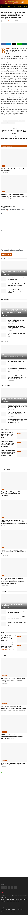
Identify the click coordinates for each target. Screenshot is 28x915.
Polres (19, 6)
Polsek (25, 6)
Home (2, 9)
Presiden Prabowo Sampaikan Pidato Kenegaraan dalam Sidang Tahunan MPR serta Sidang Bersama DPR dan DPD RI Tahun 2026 (13, 708)
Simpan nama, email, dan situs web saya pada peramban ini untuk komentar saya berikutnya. (12, 250)
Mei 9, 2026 (10, 330)
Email (2, 237)
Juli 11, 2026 (10, 323)
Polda (13, 6)
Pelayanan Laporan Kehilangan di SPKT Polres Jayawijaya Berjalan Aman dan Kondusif (16, 363)
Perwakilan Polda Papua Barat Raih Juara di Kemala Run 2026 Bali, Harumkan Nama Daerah (16, 624)
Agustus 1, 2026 (4, 740)
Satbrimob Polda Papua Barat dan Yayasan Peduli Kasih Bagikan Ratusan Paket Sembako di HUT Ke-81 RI (17, 421)
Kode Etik (9, 907)
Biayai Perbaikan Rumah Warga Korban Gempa (14, 120)
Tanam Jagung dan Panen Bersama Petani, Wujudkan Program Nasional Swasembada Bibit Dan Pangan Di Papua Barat (14, 196)
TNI (3, 489)
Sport (19, 636)
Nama (3, 230)
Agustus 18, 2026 (5, 527)
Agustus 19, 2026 (11, 365)
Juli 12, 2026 (4, 766)
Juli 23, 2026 (5, 315)
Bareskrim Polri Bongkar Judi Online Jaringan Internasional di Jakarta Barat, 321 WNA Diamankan (16, 327)
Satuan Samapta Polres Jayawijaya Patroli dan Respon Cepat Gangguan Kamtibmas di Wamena (17, 370)
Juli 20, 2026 (10, 619)
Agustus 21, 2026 (5, 172)
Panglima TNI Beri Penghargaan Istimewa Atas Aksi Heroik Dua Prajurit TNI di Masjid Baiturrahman (13, 493)
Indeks (2, 6)
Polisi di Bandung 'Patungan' (8, 122)
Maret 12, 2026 (10, 336)
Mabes (8, 6)
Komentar (3, 213)
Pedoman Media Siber (17, 907)
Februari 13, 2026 (6, 274)
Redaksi (13, 909)
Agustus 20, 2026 (11, 409)
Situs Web (3, 243)
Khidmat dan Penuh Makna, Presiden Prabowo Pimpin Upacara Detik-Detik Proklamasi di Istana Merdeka (13, 680)
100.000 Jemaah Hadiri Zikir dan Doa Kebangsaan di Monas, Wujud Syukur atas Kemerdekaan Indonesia (12, 736)
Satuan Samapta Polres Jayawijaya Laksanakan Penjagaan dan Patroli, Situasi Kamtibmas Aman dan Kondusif (17, 377)
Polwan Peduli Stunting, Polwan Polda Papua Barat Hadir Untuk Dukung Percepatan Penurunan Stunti (16, 414)
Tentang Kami (19, 909)
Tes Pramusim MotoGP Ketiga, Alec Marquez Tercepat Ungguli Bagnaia (7, 646)
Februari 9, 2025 (11, 642)
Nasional (4, 675)
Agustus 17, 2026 (5, 585)
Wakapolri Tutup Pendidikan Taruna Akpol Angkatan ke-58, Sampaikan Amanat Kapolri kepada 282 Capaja (16, 320)
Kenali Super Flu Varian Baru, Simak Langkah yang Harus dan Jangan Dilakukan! (15, 291)
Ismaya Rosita (8, 20)
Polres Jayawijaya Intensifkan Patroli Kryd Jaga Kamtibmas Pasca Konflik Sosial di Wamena (13, 355)
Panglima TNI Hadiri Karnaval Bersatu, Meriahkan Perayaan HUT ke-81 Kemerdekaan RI (13, 551)
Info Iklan (3, 907)
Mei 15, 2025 (15, 20)
